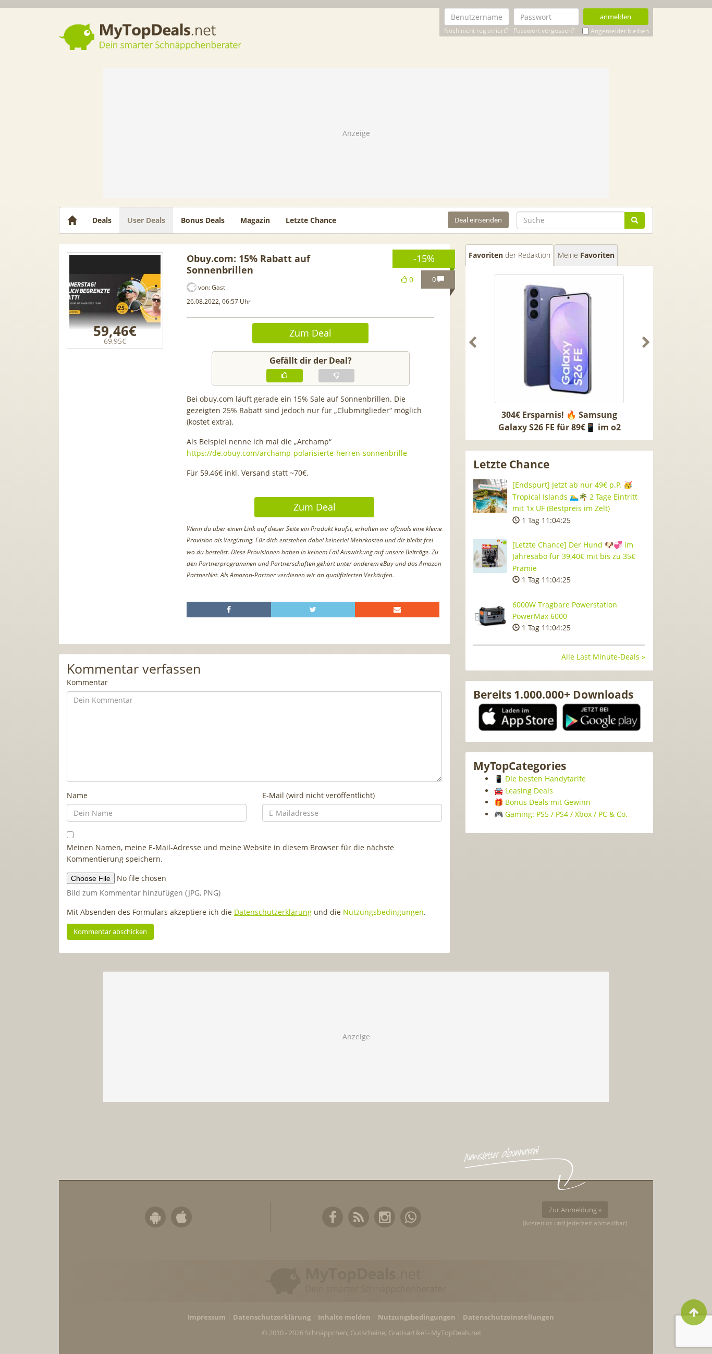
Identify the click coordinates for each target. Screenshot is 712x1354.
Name (77, 795)
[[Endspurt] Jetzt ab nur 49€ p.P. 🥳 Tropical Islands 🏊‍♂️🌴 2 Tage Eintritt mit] (490, 496)
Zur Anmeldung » (575, 1209)
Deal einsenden (478, 220)
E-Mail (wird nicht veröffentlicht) (318, 795)
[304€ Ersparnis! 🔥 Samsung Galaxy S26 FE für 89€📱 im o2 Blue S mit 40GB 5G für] (559, 338)
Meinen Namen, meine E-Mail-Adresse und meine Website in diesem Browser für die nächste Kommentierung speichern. (230, 853)
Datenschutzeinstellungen (508, 1317)
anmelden (615, 16)
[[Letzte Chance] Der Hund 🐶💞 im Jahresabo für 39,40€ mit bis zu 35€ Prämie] (490, 556)
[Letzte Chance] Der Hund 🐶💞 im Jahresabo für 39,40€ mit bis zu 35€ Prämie (573, 556)
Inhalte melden (344, 1317)
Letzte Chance (311, 220)
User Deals (146, 220)
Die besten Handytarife (545, 779)
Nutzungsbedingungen (383, 912)
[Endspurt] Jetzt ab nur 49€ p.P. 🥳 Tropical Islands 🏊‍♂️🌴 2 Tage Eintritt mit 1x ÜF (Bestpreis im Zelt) (574, 496)
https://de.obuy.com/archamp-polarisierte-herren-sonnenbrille (297, 453)
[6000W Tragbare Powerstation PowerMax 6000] (490, 616)
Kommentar (87, 682)
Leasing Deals (529, 791)
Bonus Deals (203, 220)
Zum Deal (310, 333)
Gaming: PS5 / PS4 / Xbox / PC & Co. (566, 814)
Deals (102, 220)
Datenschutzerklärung (273, 912)
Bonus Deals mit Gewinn (548, 802)
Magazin (255, 220)
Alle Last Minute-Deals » (603, 657)
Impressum (207, 1317)
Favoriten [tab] (509, 255)
